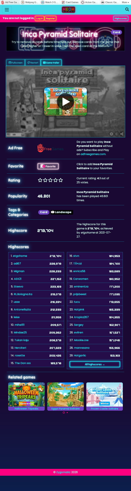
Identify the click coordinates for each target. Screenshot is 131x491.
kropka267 (81, 317)
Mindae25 (20, 332)
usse (17, 302)
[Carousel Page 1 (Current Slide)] (64, 413)
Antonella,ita (22, 309)
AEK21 (17, 279)
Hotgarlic (80, 355)
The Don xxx (23, 363)
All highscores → (95, 364)
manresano (82, 348)
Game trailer (52, 62)
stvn (76, 256)
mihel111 (20, 325)
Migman (19, 271)
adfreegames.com (93, 154)
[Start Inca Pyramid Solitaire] (65, 101)
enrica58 (79, 271)
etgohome (20, 256)
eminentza (81, 286)
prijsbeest (79, 294)
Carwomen (80, 279)
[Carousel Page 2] (67, 413)
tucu (77, 302)
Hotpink (79, 309)
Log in (39, 18)
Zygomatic (63, 472)
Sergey (78, 325)
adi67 (17, 263)
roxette (20, 355)
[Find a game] (127, 10)
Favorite (50, 166)
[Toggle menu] (7, 9)
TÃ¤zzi (77, 263)
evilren (78, 332)
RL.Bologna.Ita (23, 294)
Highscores (121, 18)
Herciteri (20, 348)
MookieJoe (81, 340)
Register (50, 18)
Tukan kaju (21, 340)
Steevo (18, 286)
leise (17, 317)
